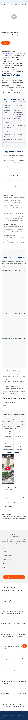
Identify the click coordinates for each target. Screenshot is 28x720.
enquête (6, 43)
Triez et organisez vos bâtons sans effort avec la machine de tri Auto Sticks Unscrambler (14, 705)
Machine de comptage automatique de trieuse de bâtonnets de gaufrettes (13, 635)
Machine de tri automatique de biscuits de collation (13, 682)
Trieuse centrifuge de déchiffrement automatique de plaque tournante (12, 612)
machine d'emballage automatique (12, 53)
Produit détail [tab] (14, 49)
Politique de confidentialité (16, 715)
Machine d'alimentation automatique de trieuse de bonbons (13, 659)
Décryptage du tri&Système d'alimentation (12, 590)
